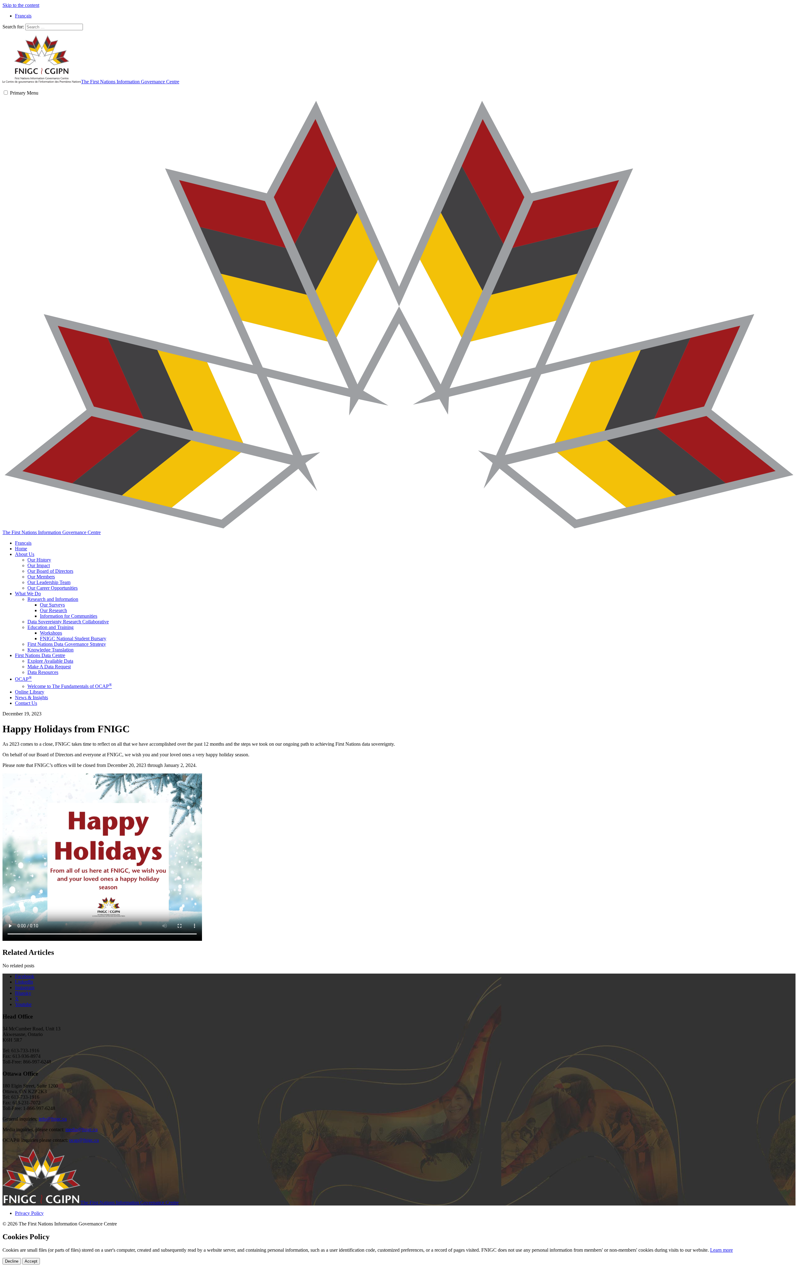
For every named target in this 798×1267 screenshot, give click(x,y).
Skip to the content (20, 5)
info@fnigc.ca (53, 1119)
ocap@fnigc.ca (84, 1140)
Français (23, 543)
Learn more (721, 1250)
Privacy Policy (29, 1213)
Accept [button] (31, 1261)
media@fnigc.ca (81, 1129)
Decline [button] (11, 1261)
